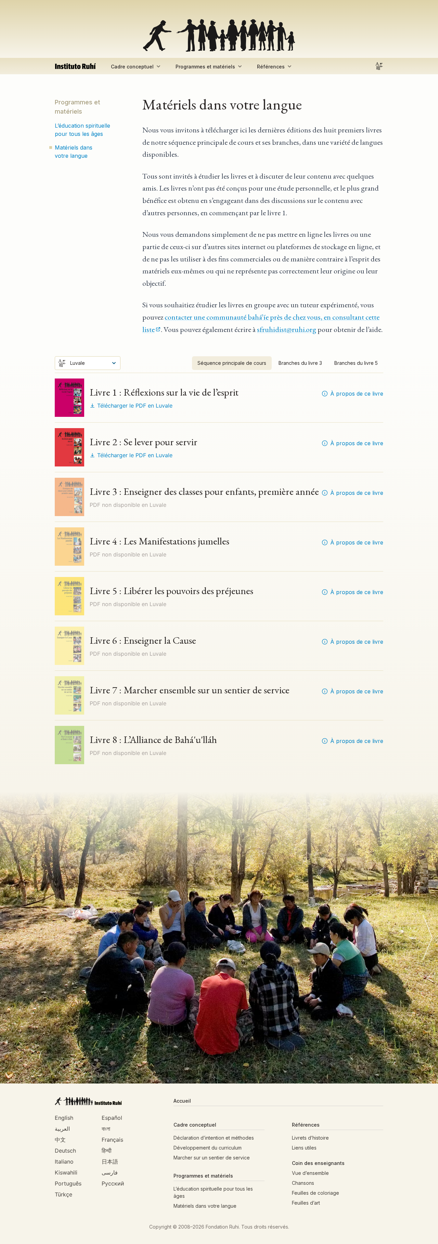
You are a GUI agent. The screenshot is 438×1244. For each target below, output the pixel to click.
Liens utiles (304, 1148)
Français (112, 1139)
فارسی (110, 1172)
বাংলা (106, 1128)
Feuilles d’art (306, 1203)
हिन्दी (107, 1150)
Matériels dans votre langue (73, 151)
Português (68, 1183)
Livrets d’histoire (310, 1138)
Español (112, 1117)
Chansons (303, 1183)
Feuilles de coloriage (315, 1193)
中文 (60, 1139)
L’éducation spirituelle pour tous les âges (82, 129)
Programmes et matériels (205, 66)
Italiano (64, 1161)
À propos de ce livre (356, 393)
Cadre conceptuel (132, 66)
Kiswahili (66, 1172)
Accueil (182, 1101)
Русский (113, 1183)
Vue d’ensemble (310, 1173)
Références (271, 66)
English (64, 1117)
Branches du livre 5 (356, 363)
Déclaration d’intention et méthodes (213, 1138)
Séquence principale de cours (231, 363)
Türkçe (63, 1194)
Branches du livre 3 (300, 363)
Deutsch (65, 1150)
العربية (62, 1128)
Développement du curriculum (207, 1148)
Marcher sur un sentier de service (211, 1157)
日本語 (110, 1161)
